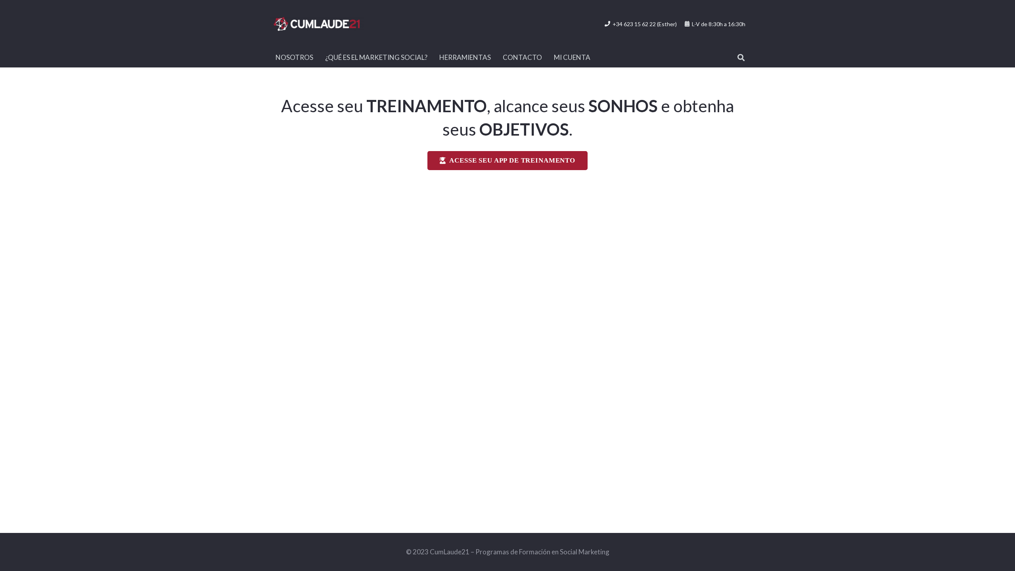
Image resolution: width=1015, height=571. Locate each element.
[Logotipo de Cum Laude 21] (317, 24)
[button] (741, 57)
